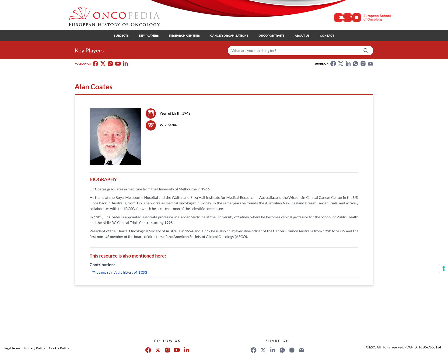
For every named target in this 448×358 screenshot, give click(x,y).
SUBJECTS (121, 35)
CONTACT (327, 35)
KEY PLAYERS (149, 35)
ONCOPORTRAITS (271, 35)
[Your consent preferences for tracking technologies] (443, 268)
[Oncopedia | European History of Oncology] (114, 17)
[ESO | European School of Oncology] (362, 17)
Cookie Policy (59, 348)
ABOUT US (302, 35)
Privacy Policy (34, 348)
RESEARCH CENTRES (184, 35)
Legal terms (12, 348)
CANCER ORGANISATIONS (229, 35)
